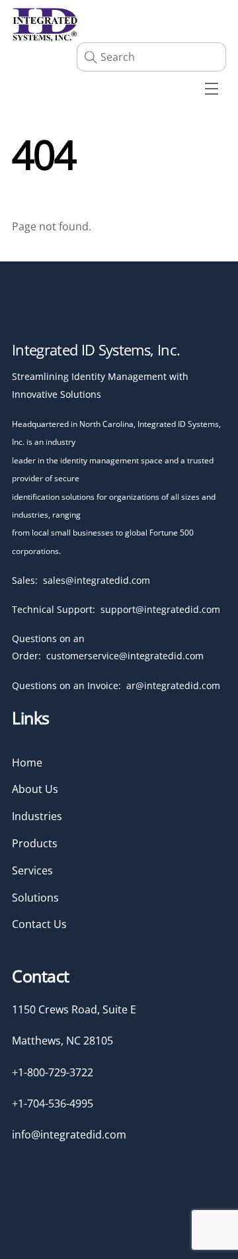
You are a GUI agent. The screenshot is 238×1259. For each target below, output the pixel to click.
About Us (35, 789)
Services (32, 870)
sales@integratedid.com (96, 580)
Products (35, 843)
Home (27, 762)
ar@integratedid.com (173, 685)
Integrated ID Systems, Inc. (96, 349)
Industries (37, 816)
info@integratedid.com (69, 1134)
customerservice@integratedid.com (125, 655)
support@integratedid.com (160, 609)
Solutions (35, 897)
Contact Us (39, 924)
